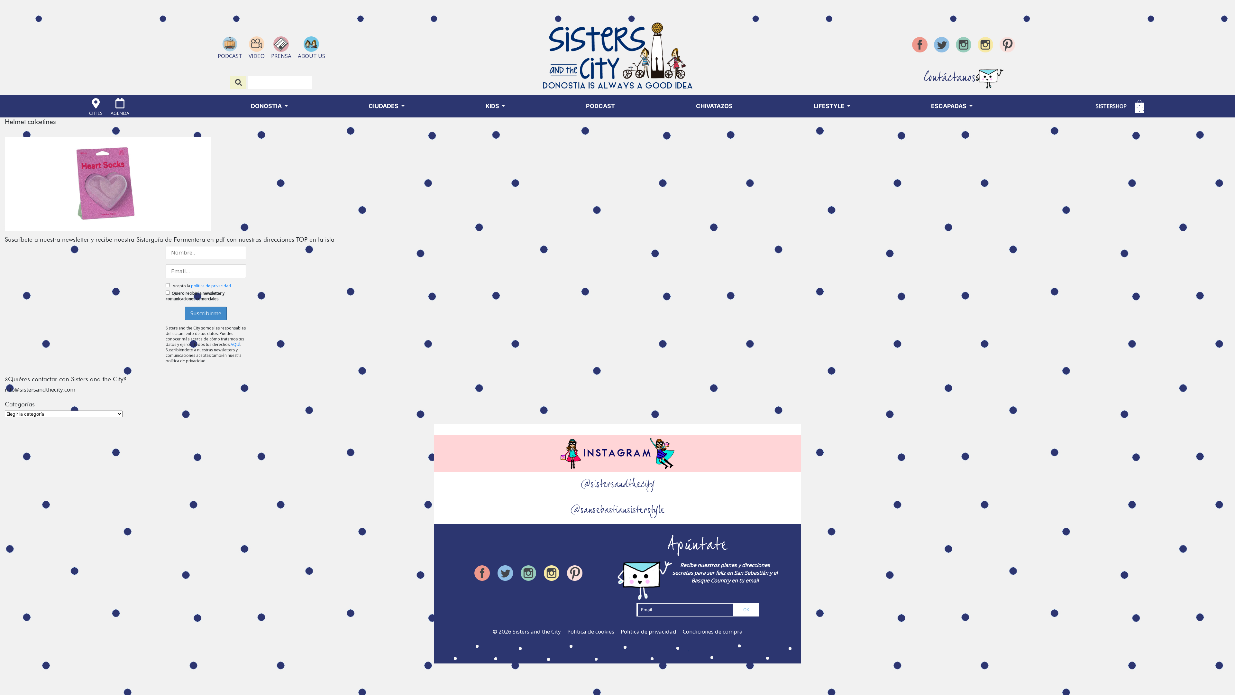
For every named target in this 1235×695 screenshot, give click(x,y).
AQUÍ (235, 344)
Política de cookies (590, 631)
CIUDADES (384, 106)
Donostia (267, 106)
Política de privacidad (648, 631)
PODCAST (600, 106)
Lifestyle (830, 106)
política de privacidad (211, 286)
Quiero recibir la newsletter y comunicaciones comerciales (195, 296)
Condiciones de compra (713, 631)
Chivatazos (714, 106)
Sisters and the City (537, 631)
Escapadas (949, 106)
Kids (493, 106)
